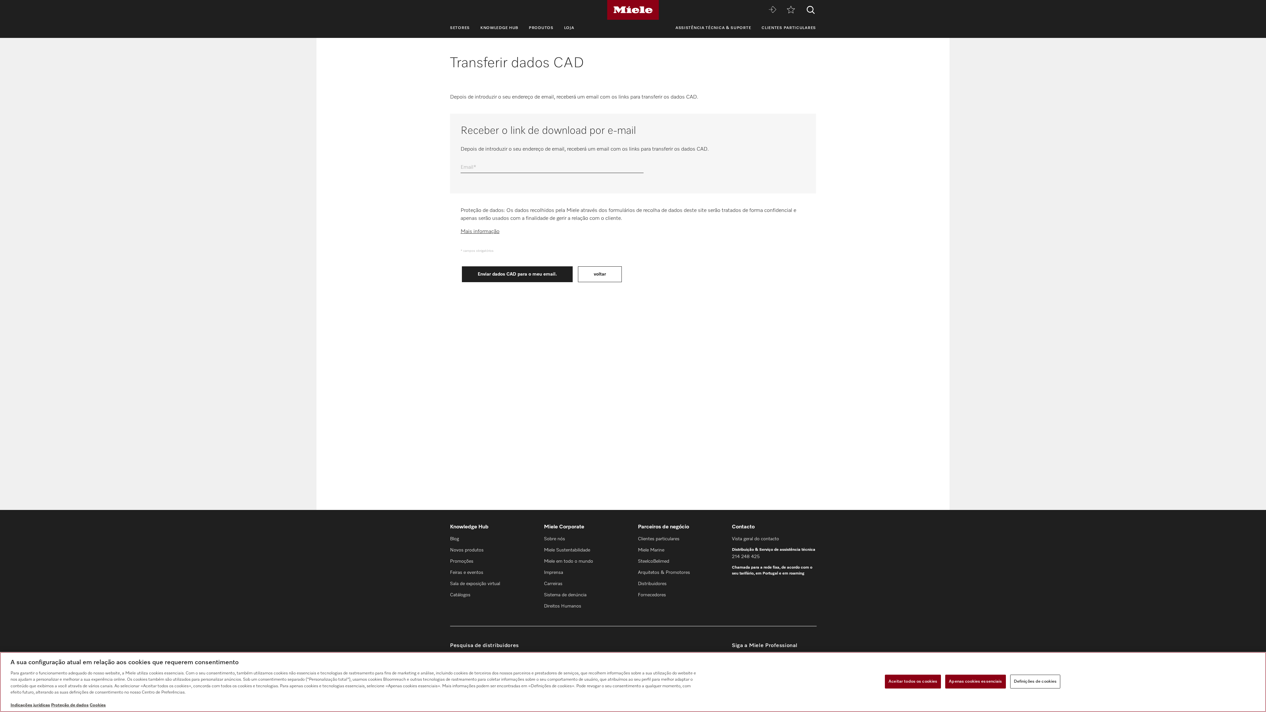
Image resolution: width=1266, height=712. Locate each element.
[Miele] (633, 10)
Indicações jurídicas (30, 705)
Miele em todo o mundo (568, 561)
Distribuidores (652, 583)
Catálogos (460, 595)
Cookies (98, 705)
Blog (454, 539)
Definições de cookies (1035, 681)
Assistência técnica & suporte (713, 28)
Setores (460, 28)
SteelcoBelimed (653, 561)
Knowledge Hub (499, 28)
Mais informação (480, 231)
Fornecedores (652, 595)
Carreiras (553, 583)
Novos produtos (467, 550)
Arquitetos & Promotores (664, 572)
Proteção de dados (70, 705)
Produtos (541, 28)
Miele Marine (651, 550)
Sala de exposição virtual (475, 583)
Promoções (461, 561)
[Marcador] (791, 10)
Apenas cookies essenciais (975, 681)
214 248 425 (746, 556)
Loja (569, 28)
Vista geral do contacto (755, 539)
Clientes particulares (789, 28)
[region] (633, 682)
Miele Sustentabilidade (567, 550)
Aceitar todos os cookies (913, 681)
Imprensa (553, 572)
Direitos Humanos (562, 606)
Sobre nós (554, 539)
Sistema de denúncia (565, 595)
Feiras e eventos (466, 572)
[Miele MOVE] (772, 10)
